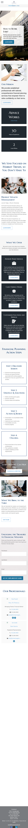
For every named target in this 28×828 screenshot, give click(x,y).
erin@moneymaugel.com (15, 638)
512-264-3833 (14, 633)
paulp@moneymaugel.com (15, 615)
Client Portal (14, 120)
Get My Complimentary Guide (12, 578)
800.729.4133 (16, 812)
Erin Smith (14, 626)
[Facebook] (15, 617)
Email (2, 569)
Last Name (4, 560)
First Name (4, 550)
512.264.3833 (14, 609)
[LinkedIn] (13, 617)
